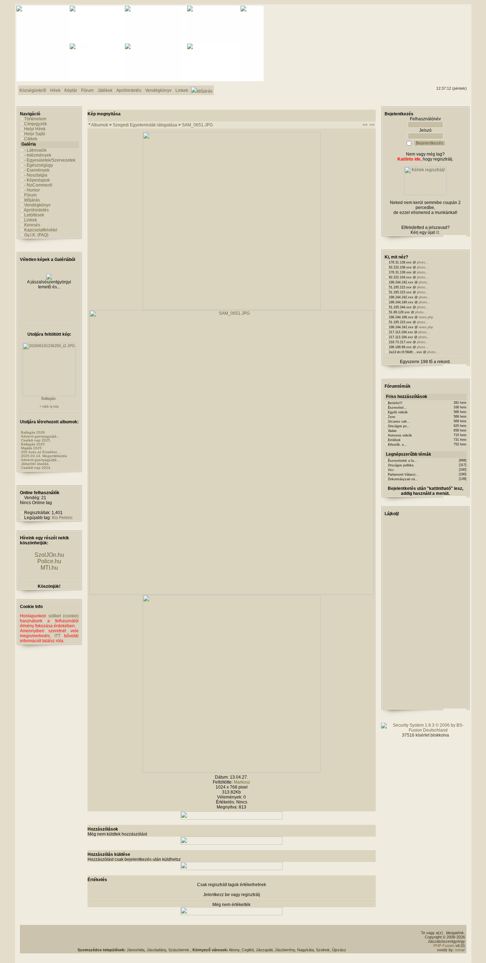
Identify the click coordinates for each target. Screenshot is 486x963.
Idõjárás (32, 200)
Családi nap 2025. (36, 440)
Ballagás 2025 (33, 444)
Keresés (32, 225)
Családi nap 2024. (36, 468)
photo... (422, 262)
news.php (426, 317)
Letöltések (34, 215)
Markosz (242, 782)
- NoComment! (38, 185)
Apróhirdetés (36, 210)
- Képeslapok (37, 180)
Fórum (30, 195)
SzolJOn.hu (49, 555)
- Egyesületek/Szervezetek (49, 160)
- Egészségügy (38, 165)
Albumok (99, 124)
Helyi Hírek (35, 128)
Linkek (30, 220)
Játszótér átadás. (35, 464)
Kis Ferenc (62, 517)
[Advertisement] (438, 32)
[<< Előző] (232, 308)
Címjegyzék (35, 123)
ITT (57, 635)
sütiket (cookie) (63, 615)
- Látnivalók (35, 150)
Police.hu (49, 561)
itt (437, 232)
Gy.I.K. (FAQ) (36, 234)
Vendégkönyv (37, 205)
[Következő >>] (232, 771)
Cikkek (30, 138)
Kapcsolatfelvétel (40, 229)
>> (372, 124)
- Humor (32, 190)
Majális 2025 (31, 448)
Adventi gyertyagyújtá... (40, 436)
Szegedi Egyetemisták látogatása (145, 124)
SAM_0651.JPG (197, 124)
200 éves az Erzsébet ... (41, 452)
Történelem (35, 118)
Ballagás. (49, 398)
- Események (36, 170)
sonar (460, 950)
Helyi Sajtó (34, 133)
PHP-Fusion (443, 945)
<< (365, 124)
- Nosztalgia (35, 175)
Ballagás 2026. (33, 432)
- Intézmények (37, 155)
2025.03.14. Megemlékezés (44, 456)
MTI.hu (49, 568)
